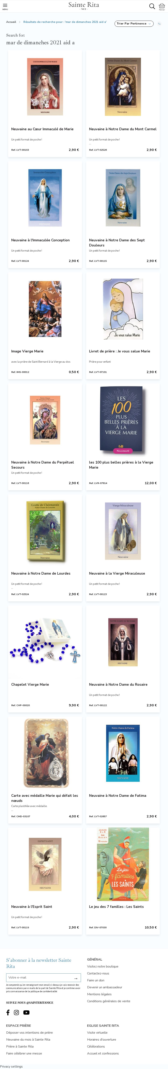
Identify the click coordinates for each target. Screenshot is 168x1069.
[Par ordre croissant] (159, 23)
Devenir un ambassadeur (104, 987)
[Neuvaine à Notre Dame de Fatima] (123, 753)
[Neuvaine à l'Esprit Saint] (45, 864)
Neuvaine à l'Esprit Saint (31, 906)
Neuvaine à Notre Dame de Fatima (117, 795)
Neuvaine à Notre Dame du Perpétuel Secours (42, 465)
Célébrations (96, 1046)
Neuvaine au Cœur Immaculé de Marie (42, 129)
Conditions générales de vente (108, 1001)
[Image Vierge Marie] (45, 309)
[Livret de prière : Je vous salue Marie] (123, 309)
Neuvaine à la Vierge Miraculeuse (117, 573)
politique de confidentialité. (44, 991)
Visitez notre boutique (102, 966)
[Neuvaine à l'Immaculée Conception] (45, 198)
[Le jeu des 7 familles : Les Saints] (123, 864)
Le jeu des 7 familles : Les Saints (116, 906)
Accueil (11, 22)
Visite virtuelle (97, 1032)
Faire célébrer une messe (24, 1053)
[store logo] (83, 5)
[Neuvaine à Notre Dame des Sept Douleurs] (123, 198)
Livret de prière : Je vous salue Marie (119, 351)
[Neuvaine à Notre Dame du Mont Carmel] (123, 87)
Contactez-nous (98, 973)
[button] (134, 24)
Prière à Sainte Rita (20, 1046)
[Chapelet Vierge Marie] (45, 642)
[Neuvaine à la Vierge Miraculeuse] (123, 531)
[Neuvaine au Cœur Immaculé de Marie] (45, 87)
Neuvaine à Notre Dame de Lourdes (40, 573)
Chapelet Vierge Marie (30, 684)
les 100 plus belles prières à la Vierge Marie (121, 465)
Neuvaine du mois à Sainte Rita (28, 1039)
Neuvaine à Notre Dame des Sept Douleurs (117, 243)
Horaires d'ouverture (101, 1039)
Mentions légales (99, 994)
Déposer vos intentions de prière (29, 1032)
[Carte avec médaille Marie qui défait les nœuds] (45, 753)
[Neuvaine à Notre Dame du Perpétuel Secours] (45, 420)
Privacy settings (11, 1066)
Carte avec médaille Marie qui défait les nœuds (44, 798)
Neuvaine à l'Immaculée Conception (40, 240)
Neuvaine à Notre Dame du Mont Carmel (123, 129)
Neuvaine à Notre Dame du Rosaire (118, 684)
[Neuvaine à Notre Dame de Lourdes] (45, 531)
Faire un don (95, 980)
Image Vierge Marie (27, 351)
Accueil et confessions (103, 1053)
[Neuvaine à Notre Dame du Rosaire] (123, 642)
